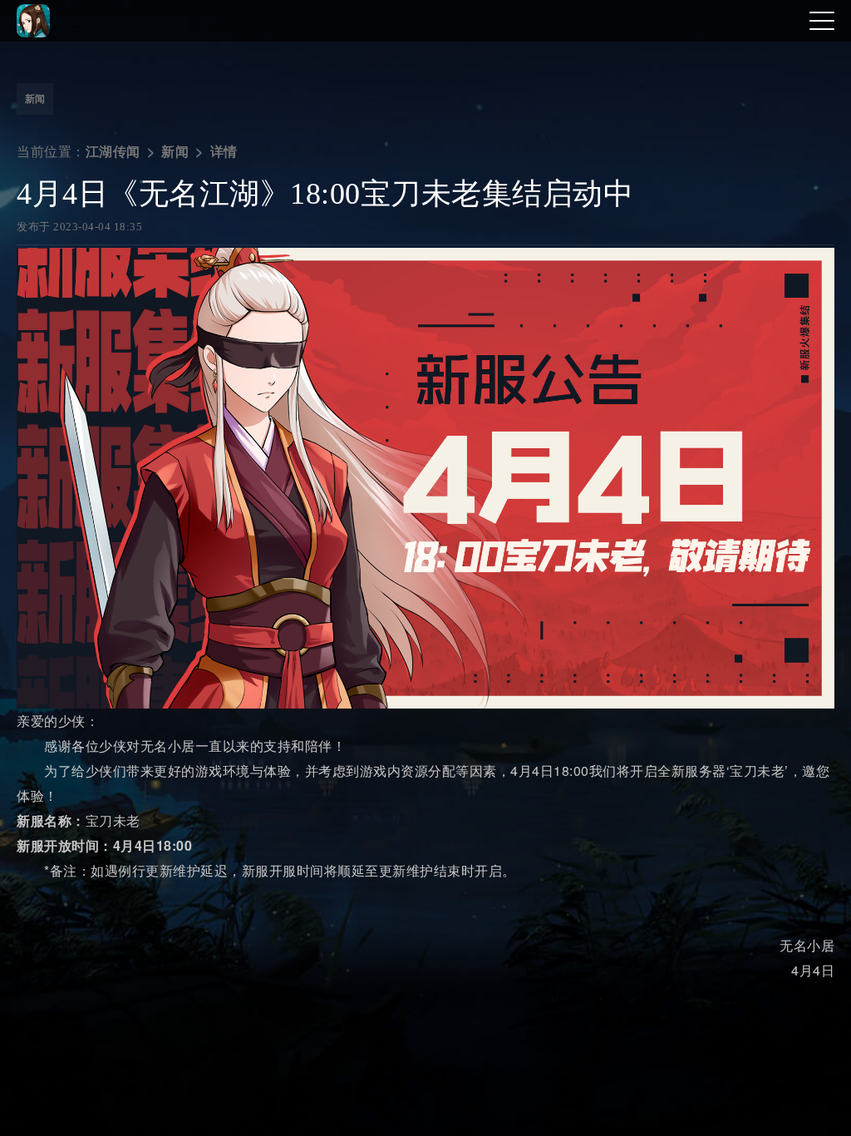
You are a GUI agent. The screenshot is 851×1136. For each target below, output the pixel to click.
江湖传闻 (113, 152)
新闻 (35, 99)
